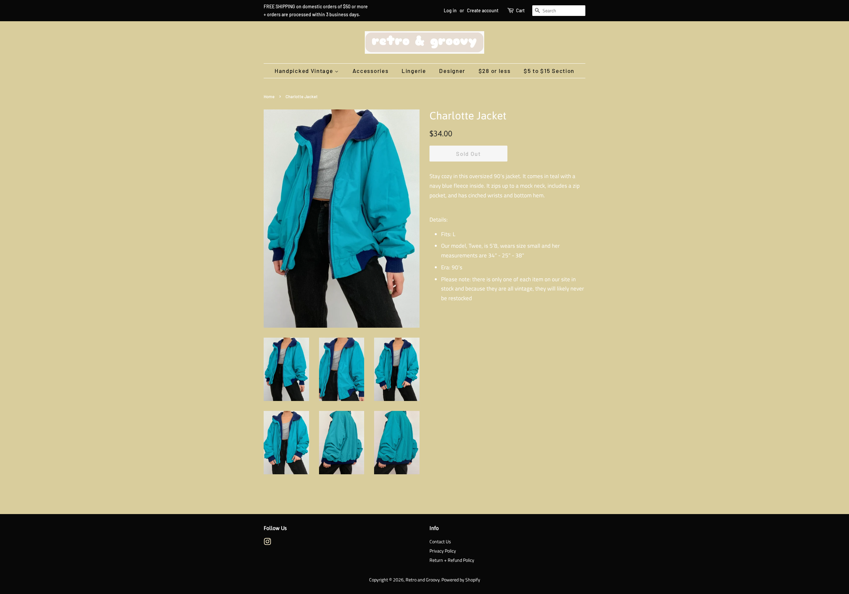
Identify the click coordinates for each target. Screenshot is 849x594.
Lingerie (414, 70)
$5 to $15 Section (549, 70)
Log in (450, 10)
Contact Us (440, 541)
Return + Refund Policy (451, 560)
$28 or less (495, 70)
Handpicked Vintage (305, 70)
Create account (482, 10)
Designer (452, 70)
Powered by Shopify (460, 579)
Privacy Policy (442, 551)
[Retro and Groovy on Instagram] (267, 543)
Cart (520, 10)
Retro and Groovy (422, 579)
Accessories (371, 70)
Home (269, 96)
